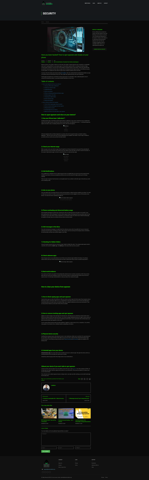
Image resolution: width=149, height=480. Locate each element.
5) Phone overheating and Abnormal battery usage (54, 93)
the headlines (63, 72)
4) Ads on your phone (48, 91)
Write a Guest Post (62, 467)
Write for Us (87, 3)
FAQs (93, 467)
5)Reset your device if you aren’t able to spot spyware (54, 111)
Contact (106, 3)
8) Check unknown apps (48, 98)
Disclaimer (94, 463)
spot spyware (76, 61)
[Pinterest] (87, 379)
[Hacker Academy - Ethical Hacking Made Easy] (47, 3)
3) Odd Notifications (48, 89)
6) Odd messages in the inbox (50, 95)
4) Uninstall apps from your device (51, 109)
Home (42, 21)
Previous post (45, 396)
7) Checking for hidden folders (50, 96)
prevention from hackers (68, 61)
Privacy (76, 463)
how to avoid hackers (58, 61)
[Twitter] (84, 379)
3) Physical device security (49, 107)
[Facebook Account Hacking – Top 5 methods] (66, 413)
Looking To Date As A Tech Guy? (99, 49)
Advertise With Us (95, 465)
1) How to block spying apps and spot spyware (53, 104)
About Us (99, 3)
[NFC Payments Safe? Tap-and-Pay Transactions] (49, 413)
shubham (43, 61)
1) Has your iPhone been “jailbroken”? (51, 85)
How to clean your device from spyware (50, 102)
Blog (94, 3)
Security (47, 21)
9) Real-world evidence (48, 100)
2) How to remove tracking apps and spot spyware (54, 106)
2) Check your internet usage (49, 87)
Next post (87, 396)
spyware (74, 368)
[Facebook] (82, 379)
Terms (76, 465)
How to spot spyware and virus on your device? (52, 84)
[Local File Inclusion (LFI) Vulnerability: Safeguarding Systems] (83, 413)
